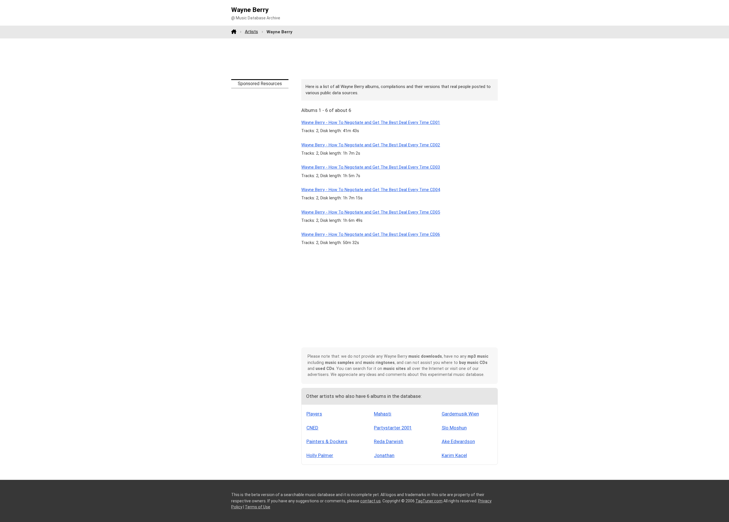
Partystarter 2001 (393, 428)
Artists (251, 31)
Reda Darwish (388, 441)
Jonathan (384, 455)
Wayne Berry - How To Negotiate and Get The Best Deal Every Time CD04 (370, 189)
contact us (370, 501)
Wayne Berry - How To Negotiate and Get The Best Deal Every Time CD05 (370, 212)
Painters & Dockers (326, 441)
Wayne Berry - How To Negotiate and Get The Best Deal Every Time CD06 (370, 234)
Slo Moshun (454, 428)
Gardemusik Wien (460, 414)
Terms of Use (257, 507)
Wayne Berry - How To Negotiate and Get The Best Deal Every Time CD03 (370, 167)
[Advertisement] (364, 58)
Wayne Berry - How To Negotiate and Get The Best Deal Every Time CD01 (370, 122)
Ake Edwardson (458, 441)
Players (314, 414)
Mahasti (382, 414)
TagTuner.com (429, 501)
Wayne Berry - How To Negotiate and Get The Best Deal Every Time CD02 (370, 145)
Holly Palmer (319, 455)
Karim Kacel (454, 455)
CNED (312, 428)
